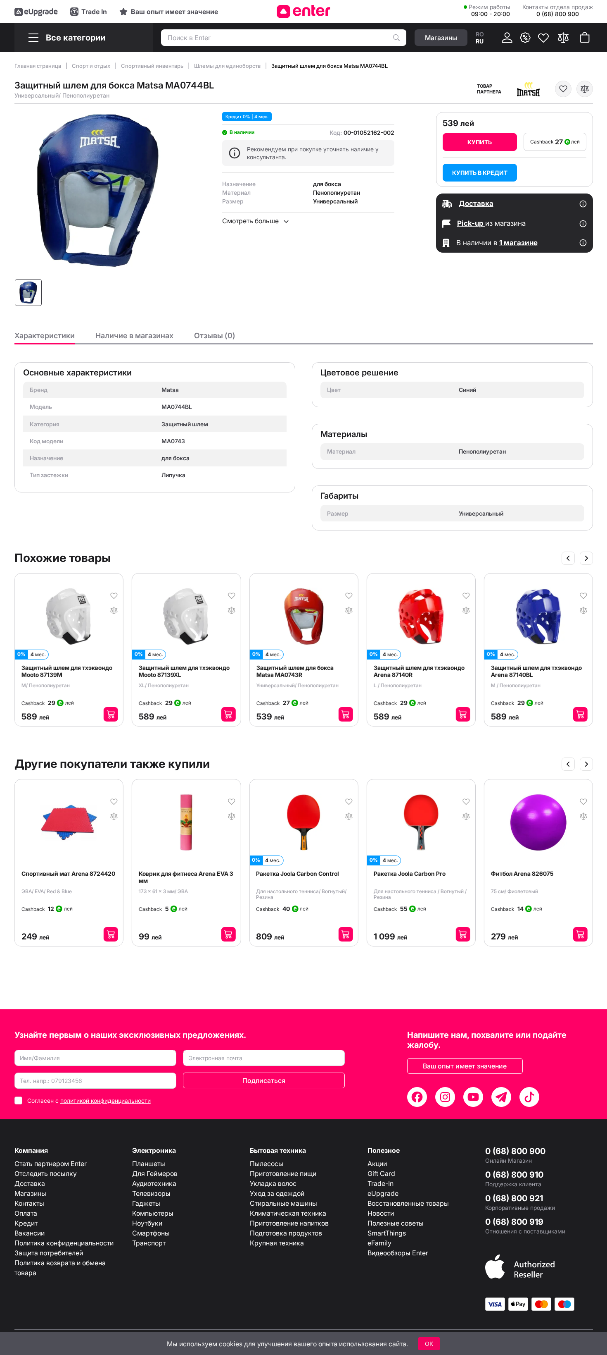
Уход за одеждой (277, 1193)
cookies (230, 1344)
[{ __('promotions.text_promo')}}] (525, 37)
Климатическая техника (288, 1213)
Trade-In (381, 1183)
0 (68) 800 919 (514, 1222)
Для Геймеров (155, 1173)
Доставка (29, 1183)
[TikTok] (529, 1097)
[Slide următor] (586, 558)
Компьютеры (152, 1213)
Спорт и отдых (91, 65)
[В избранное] (563, 89)
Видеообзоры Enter (398, 1253)
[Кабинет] (507, 37)
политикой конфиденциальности (105, 1100)
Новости (381, 1213)
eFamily (379, 1243)
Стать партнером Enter (50, 1163)
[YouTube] (473, 1097)
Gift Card (381, 1173)
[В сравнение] (584, 89)
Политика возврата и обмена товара (60, 1268)
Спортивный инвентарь (153, 65)
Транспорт (149, 1243)
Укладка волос (273, 1183)
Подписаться (263, 1080)
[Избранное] (543, 37)
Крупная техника (277, 1243)
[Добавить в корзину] (114, 714)
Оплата (25, 1213)
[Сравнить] (563, 37)
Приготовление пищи (283, 1173)
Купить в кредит (479, 172)
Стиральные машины (283, 1203)
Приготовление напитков (289, 1223)
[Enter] (303, 11)
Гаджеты (146, 1203)
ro (480, 34)
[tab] (44, 337)
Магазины (30, 1193)
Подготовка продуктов (286, 1233)
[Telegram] (501, 1097)
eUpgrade (383, 1193)
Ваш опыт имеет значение (465, 1066)
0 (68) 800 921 (514, 1198)
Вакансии (29, 1233)
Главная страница (38, 65)
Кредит (26, 1223)
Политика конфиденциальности (64, 1243)
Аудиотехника (154, 1183)
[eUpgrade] (36, 12)
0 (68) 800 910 (514, 1175)
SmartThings (387, 1233)
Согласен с (89, 1100)
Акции (377, 1163)
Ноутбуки (147, 1223)
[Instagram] (445, 1097)
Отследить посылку (45, 1173)
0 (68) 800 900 (515, 1151)
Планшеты (148, 1163)
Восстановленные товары (408, 1203)
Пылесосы (266, 1163)
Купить (479, 142)
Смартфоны (151, 1233)
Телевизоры (151, 1193)
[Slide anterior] (568, 558)
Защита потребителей (48, 1253)
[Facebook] (417, 1097)
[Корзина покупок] (584, 37)
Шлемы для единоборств (228, 65)
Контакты (29, 1203)
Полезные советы (396, 1223)
